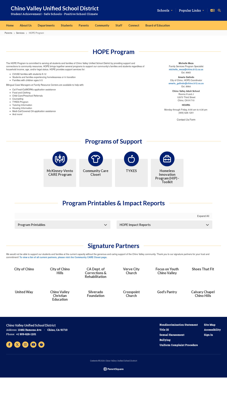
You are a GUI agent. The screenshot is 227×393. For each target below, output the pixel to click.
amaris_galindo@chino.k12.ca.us (186, 83)
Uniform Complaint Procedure (179, 345)
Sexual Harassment (172, 334)
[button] (165, 10)
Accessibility (212, 329)
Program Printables (31, 225)
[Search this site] (219, 10)
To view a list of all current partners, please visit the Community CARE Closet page (63, 257)
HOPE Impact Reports (135, 225)
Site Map (209, 324)
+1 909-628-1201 (26, 334)
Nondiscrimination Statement (179, 324)
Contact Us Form (186, 119)
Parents (8, 32)
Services (20, 32)
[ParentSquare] (113, 369)
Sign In (208, 334)
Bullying (165, 339)
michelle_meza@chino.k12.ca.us (186, 69)
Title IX (164, 329)
